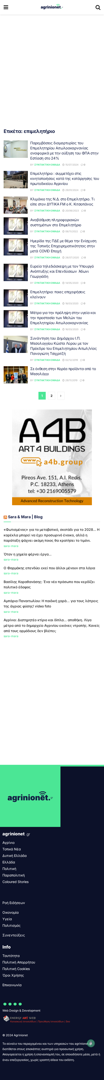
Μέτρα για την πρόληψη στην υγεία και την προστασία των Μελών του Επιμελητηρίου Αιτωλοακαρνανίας (63, 317)
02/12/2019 (71, 359)
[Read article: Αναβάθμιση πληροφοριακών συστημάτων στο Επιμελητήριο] (16, 226)
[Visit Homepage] (52, 7)
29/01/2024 (71, 190)
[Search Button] (98, 7)
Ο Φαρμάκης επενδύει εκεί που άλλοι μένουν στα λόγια (49, 568)
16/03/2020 (71, 329)
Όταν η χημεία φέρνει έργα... (28, 554)
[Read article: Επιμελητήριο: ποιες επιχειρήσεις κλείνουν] (16, 298)
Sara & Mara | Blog (25, 516)
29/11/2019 (71, 380)
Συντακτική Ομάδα (47, 164)
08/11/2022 (71, 231)
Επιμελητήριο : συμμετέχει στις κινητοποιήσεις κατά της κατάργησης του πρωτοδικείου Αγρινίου (64, 178)
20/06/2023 (72, 210)
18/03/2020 (71, 303)
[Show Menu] (6, 7)
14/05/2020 (71, 282)
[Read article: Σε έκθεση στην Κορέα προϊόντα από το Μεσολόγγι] (16, 375)
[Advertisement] (52, 69)
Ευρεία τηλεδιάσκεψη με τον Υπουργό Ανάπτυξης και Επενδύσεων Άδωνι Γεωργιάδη (62, 271)
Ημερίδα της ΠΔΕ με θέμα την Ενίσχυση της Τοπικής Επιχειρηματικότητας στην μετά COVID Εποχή (63, 246)
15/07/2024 (71, 164)
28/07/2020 (72, 257)
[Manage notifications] (91, 1043)
